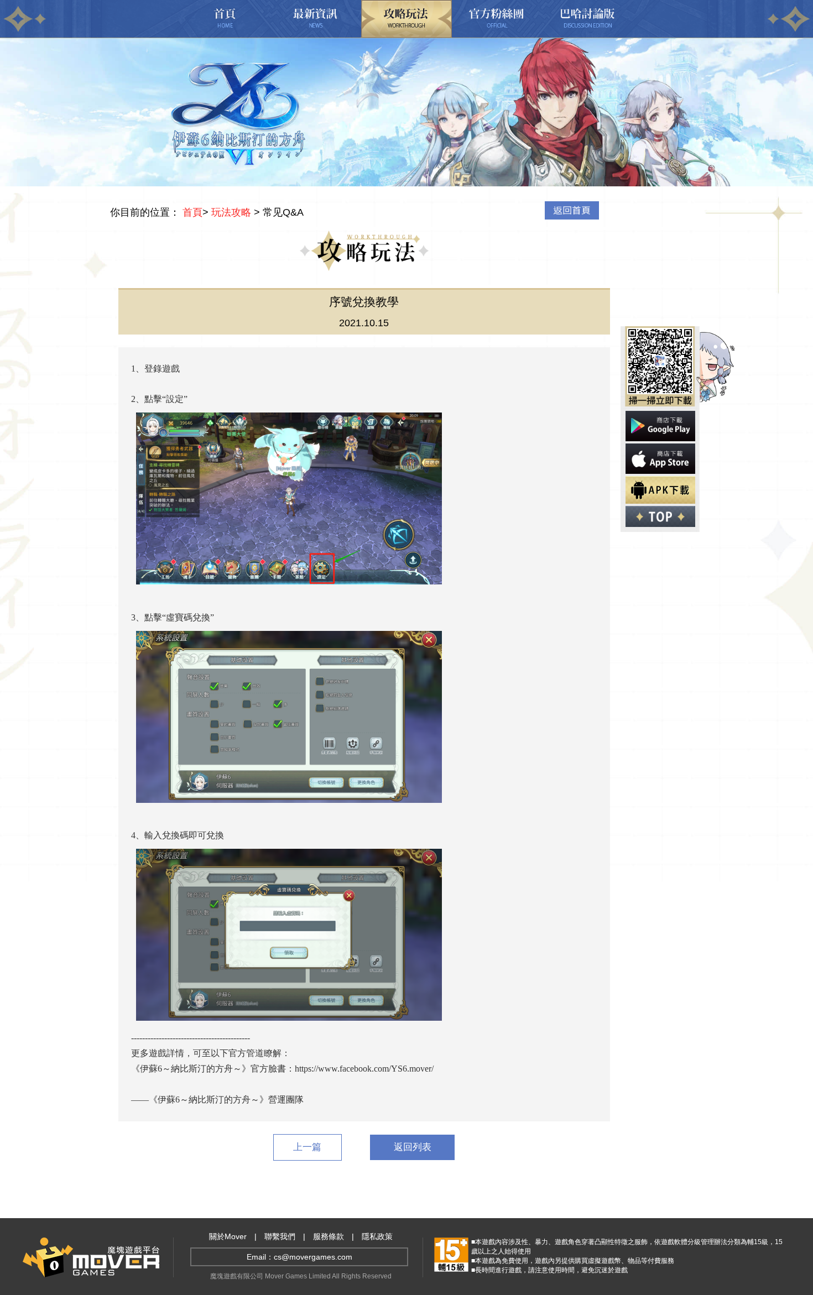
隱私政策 (377, 1236)
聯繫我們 (279, 1236)
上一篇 (307, 1147)
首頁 (192, 212)
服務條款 (328, 1236)
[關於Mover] (91, 1274)
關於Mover (228, 1236)
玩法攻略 (231, 212)
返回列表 (412, 1147)
